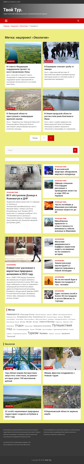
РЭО (14, 329)
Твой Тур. (12, 9)
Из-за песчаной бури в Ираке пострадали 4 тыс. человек (66, 282)
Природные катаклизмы (42, 326)
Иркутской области (41, 319)
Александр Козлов (27, 314)
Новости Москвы (47, 322)
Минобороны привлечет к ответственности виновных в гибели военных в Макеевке (65, 226)
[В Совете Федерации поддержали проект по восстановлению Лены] (23, 53)
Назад (35, 138)
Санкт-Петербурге (47, 329)
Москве (29, 322)
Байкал (55, 314)
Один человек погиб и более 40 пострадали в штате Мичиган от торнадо (66, 297)
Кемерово (51, 319)
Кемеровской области (61, 319)
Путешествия (62, 325)
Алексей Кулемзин (40, 314)
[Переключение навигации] (6, 20)
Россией (32, 329)
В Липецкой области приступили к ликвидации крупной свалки (20, 116)
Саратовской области (60, 329)
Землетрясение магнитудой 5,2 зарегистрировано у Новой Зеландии (65, 267)
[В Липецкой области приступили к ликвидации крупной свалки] (23, 100)
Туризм (33, 333)
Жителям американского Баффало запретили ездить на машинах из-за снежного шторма (65, 247)
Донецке (67, 317)
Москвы (35, 322)
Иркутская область (29, 319)
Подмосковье (28, 326)
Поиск (75, 150)
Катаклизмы (11, 265)
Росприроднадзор (23, 329)
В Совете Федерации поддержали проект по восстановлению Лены (18, 69)
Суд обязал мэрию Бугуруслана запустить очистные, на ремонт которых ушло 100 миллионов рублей (21, 377)
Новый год (59, 322)
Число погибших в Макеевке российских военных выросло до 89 (66, 208)
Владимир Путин (11, 317)
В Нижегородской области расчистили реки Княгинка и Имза (58, 116)
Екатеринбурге (11, 319)
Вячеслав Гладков (52, 317)
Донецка (60, 317)
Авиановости (13, 314)
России (38, 329)
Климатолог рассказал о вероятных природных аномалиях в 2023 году (21, 271)
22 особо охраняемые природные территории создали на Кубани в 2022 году (22, 414)
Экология (10, 61)
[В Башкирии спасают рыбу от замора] (61, 53)
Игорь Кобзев (19, 319)
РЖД (9, 329)
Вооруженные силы (24, 317)
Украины (43, 333)
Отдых (19, 325)
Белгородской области (65, 314)
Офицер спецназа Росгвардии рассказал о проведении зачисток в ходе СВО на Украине (66, 189)
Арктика (49, 314)
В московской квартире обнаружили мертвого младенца (66, 171)
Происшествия (12, 192)
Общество (66, 322)
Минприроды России (13, 322)
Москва (22, 322)
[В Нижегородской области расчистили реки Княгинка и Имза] (61, 100)
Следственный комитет (20, 333)
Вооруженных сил (39, 317)
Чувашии (51, 333)
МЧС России (71, 319)
